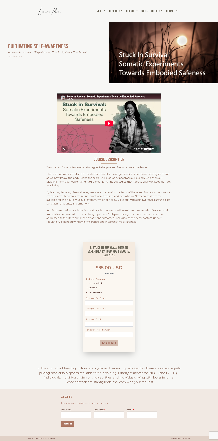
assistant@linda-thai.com (107, 382)
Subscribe (67, 423)
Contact (170, 11)
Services (155, 11)
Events (144, 11)
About (100, 11)
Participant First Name (96, 298)
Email (130, 410)
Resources (114, 11)
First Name (66, 410)
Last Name (99, 410)
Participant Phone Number (98, 330)
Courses (130, 11)
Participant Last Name (96, 309)
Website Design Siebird (180, 438)
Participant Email (94, 319)
